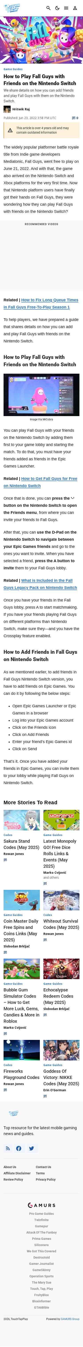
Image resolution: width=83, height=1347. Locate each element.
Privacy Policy (46, 1179)
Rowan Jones (14, 854)
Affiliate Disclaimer (17, 1173)
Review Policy (13, 1179)
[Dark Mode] (57, 8)
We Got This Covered (41, 1251)
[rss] (8, 1148)
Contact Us (43, 1167)
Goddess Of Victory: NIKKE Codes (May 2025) (61, 1077)
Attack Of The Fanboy (41, 1232)
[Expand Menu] (66, 8)
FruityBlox (41, 1295)
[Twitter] (32, 1148)
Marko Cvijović (54, 872)
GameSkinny (41, 1270)
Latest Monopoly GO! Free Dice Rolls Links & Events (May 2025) (59, 853)
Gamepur (41, 1226)
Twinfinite (41, 1220)
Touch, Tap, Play (41, 1288)
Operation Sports (41, 1276)
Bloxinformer (41, 1301)
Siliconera (41, 1245)
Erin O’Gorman (54, 1090)
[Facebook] (19, 1148)
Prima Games (41, 1238)
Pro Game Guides (41, 1213)
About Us (10, 1167)
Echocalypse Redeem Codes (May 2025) (58, 996)
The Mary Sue (41, 1282)
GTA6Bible (41, 1307)
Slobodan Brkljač (17, 946)
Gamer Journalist (41, 1263)
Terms (40, 1173)
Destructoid (41, 1257)
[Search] (48, 8)
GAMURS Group (70, 1319)
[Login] (75, 8)
